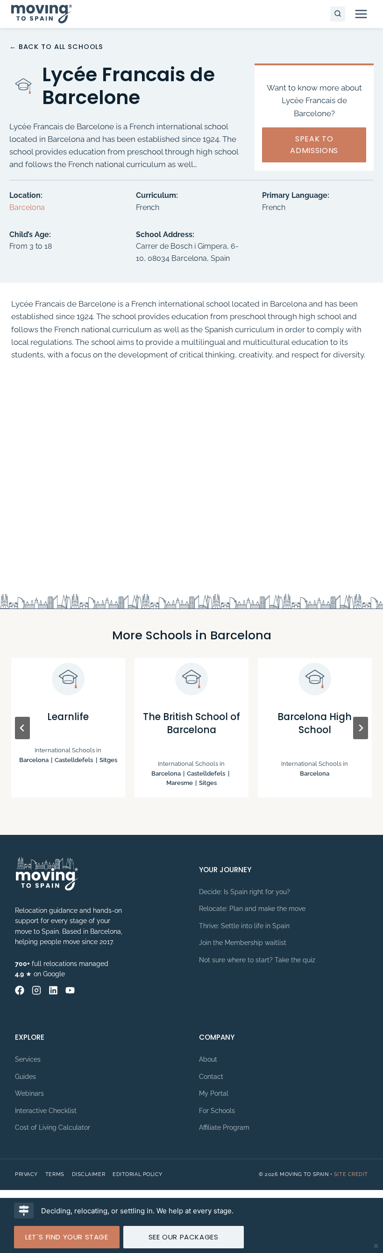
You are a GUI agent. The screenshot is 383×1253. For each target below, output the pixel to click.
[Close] (376, 1246)
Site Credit (351, 1174)
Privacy (26, 1174)
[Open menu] (361, 13)
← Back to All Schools (56, 46)
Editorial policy (138, 1174)
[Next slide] (360, 728)
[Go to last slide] (22, 728)
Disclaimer (89, 1174)
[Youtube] (70, 990)
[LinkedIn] (53, 990)
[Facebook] (19, 990)
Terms (54, 1174)
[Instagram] (36, 990)
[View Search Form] (337, 14)
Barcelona (27, 207)
